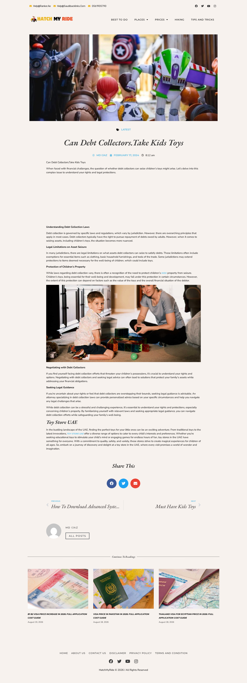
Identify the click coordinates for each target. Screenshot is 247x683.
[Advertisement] (123, 200)
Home (64, 653)
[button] (112, 483)
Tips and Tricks (202, 19)
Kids (164, 273)
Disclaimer (117, 653)
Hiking (179, 19)
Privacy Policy (140, 653)
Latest (126, 129)
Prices (160, 19)
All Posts (77, 535)
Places (139, 19)
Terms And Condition (171, 653)
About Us (78, 653)
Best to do (119, 19)
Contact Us (97, 653)
